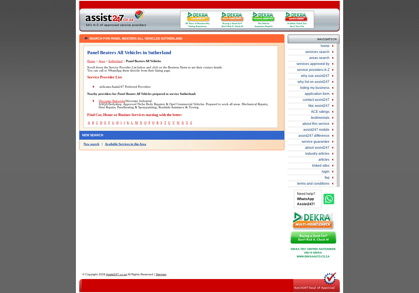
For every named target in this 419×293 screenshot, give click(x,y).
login (325, 172)
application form (317, 94)
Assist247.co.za (116, 274)
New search (91, 144)
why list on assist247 (313, 82)
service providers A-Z (313, 70)
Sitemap (161, 274)
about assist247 (317, 148)
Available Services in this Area (125, 144)
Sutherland (115, 61)
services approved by (312, 64)
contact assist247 (316, 100)
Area (102, 61)
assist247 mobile (316, 130)
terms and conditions (313, 184)
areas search (319, 58)
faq (327, 178)
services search (317, 52)
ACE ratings (320, 112)
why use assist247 (315, 76)
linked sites (320, 166)
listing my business (314, 88)
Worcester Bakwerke (112, 101)
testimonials (320, 118)
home (325, 46)
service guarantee (315, 142)
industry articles (317, 154)
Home (91, 61)
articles (323, 160)
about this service (315, 124)
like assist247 (318, 106)
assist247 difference (313, 136)
